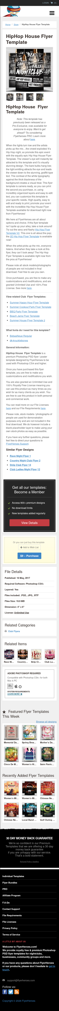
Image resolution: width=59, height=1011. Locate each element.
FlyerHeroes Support (17, 443)
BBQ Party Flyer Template (24, 311)
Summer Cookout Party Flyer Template (30, 307)
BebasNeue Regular (21, 336)
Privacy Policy (9, 928)
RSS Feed (16, 991)
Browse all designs (46, 721)
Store (16, 24)
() (55, 3)
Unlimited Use (21, 612)
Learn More (13, 694)
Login (46, 3)
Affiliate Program (11, 895)
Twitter (10, 991)
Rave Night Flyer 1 (20, 456)
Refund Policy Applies (29, 861)
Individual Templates (13, 876)
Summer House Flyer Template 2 (27, 320)
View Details (29, 522)
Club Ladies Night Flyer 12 (25, 469)
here (32, 139)
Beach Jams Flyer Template (25, 316)
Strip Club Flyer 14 (20, 465)
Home (7, 24)
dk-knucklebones (19, 340)
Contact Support (11, 909)
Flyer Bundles (9, 882)
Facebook (4, 991)
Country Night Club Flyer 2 (25, 460)
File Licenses (9, 921)
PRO (4, 889)
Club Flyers (14, 631)
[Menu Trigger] (52, 12)
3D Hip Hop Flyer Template (24, 236)
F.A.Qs (6, 902)
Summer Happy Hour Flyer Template (29, 302)
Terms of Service (11, 934)
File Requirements (12, 915)
